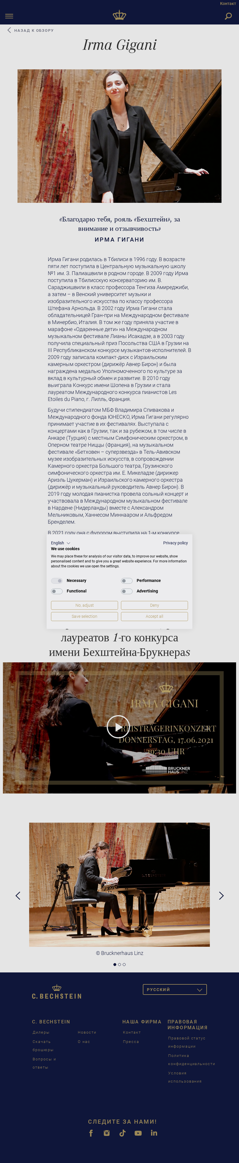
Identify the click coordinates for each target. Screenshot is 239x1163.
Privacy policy (175, 543)
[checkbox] (57, 581)
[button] (61, 543)
